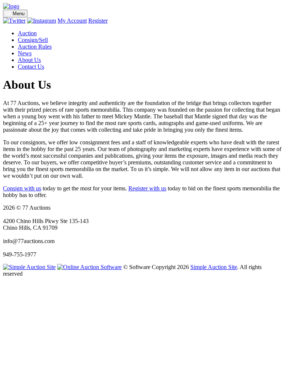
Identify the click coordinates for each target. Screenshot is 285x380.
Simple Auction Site (213, 267)
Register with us (147, 188)
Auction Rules (35, 46)
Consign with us (22, 188)
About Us (29, 60)
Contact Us (31, 66)
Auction (27, 33)
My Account (72, 20)
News (25, 53)
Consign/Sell (33, 40)
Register (98, 20)
